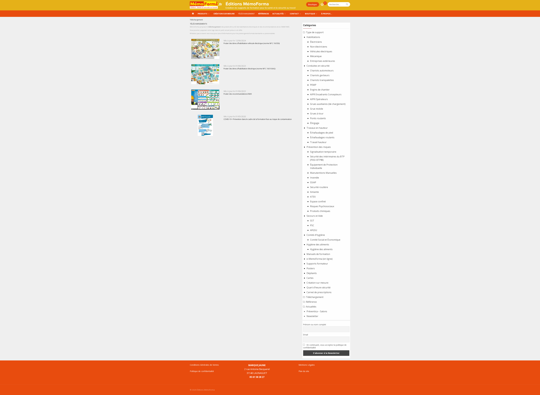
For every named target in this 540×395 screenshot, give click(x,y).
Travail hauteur (318, 142)
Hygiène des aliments (318, 244)
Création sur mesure (224, 13)
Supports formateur (317, 263)
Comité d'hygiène (316, 234)
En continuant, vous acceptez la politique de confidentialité (324, 346)
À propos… (326, 13)
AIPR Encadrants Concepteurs (325, 94)
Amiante (314, 191)
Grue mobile (316, 108)
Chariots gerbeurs (319, 75)
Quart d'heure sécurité (318, 287)
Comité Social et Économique (325, 239)
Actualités (278, 13)
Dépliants (312, 273)
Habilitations (313, 37)
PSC (312, 225)
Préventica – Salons (317, 311)
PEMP (313, 84)
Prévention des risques (319, 147)
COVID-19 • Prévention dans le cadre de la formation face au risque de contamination (258, 119)
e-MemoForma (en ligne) (320, 258)
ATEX (313, 196)
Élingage (314, 123)
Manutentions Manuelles (323, 172)
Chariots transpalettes (322, 80)
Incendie (314, 177)
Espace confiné (318, 201)
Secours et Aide (315, 215)
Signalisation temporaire (323, 151)
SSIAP (313, 182)
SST (312, 220)
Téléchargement (246, 13)
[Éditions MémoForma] (193, 13)
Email (305, 334)
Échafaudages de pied (321, 132)
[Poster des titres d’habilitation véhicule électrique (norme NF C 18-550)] (205, 49)
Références (263, 13)
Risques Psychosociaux (322, 206)
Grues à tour (316, 113)
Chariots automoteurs (322, 70)
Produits (202, 13)
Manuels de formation (318, 254)
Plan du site (304, 371)
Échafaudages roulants (322, 137)
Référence (311, 301)
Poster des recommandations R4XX (238, 94)
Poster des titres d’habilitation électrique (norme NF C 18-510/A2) (249, 68)
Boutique (312, 4)
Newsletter (312, 316)
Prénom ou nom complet (314, 324)
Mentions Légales (307, 365)
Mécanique (316, 56)
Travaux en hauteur (317, 127)
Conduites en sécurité (318, 65)
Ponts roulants (318, 118)
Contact (294, 13)
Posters (311, 268)
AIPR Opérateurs (319, 99)
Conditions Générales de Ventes (204, 365)
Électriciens (316, 41)
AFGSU (313, 230)
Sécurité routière (319, 187)
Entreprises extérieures (322, 61)
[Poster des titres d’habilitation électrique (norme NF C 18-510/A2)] (205, 74)
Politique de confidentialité (202, 371)
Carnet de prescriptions (319, 292)
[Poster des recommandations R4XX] (205, 99)
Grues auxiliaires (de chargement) (328, 104)
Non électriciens (318, 46)
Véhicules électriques (321, 51)
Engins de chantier (320, 89)
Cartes (310, 277)
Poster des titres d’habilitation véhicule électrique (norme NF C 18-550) (252, 43)
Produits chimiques (320, 211)
